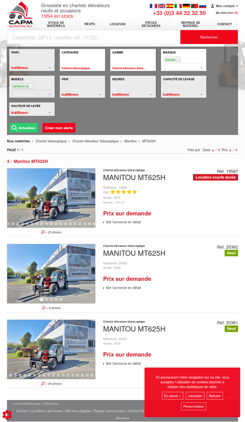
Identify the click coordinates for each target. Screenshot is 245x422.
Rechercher (209, 37)
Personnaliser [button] (193, 406)
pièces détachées (151, 24)
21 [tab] (93, 377)
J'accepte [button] (195, 395)
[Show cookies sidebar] (7, 415)
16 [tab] (72, 226)
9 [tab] (38, 226)
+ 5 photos (53, 308)
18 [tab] (82, 226)
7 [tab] (28, 226)
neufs (89, 24)
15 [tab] (67, 226)
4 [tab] (14, 226)
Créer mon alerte (59, 127)
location (117, 24)
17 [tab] (77, 226)
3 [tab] (9, 226)
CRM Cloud (50, 403)
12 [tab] (53, 226)
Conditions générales (47, 410)
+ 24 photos (53, 383)
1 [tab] (42, 301)
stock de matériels (56, 24)
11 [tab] (48, 226)
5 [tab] (18, 226)
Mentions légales (78, 410)
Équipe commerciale (109, 410)
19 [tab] (86, 226)
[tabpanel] (51, 198)
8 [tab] (33, 226)
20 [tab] (91, 226)
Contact (224, 24)
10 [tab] (43, 226)
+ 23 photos (53, 232)
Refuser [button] (215, 395)
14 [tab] (62, 226)
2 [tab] (47, 301)
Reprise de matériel (190, 24)
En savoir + (172, 395)
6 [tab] (23, 226)
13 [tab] (58, 226)
